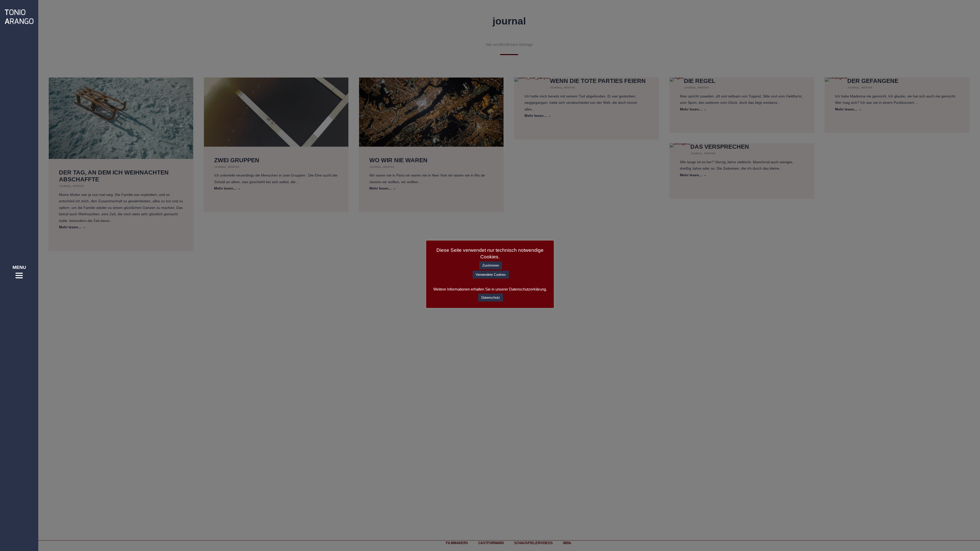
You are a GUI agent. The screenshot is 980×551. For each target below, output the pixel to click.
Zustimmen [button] (490, 265)
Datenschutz (490, 297)
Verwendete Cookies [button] (491, 275)
